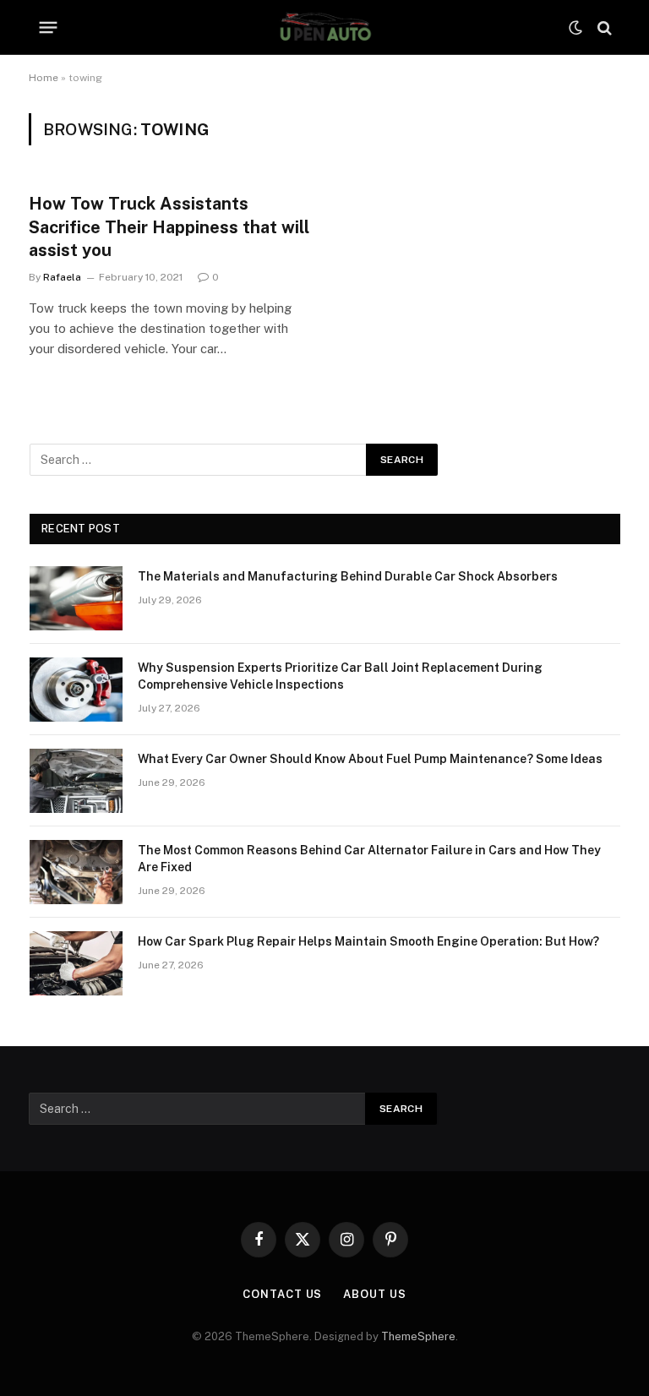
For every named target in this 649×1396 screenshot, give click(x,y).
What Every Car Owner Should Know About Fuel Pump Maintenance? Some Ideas (370, 759)
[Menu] (48, 28)
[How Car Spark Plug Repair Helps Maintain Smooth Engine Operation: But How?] (76, 963)
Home (43, 78)
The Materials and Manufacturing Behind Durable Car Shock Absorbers (348, 576)
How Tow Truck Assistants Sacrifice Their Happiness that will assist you (169, 226)
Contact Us (282, 1294)
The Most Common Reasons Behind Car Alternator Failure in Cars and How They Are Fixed (369, 858)
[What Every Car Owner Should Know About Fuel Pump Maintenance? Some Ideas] (76, 781)
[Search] (603, 27)
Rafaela (62, 277)
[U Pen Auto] (324, 27)
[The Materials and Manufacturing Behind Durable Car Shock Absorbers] (76, 598)
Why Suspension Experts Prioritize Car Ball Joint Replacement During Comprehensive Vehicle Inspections (340, 676)
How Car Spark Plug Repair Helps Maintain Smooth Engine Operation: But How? (368, 941)
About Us (374, 1294)
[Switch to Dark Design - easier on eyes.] (575, 27)
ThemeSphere (418, 1336)
